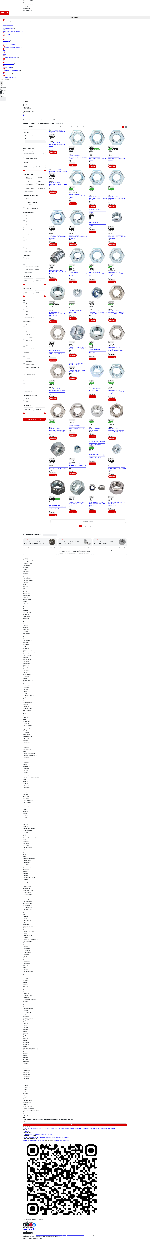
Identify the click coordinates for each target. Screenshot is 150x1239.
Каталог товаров (110, 1128)
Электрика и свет (8, 25)
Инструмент (6, 21)
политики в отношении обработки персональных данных (51, 1235)
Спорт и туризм (7, 74)
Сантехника (26, 113)
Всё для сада (6, 34)
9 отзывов (104, 540)
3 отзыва (33, 540)
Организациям (34, 1134)
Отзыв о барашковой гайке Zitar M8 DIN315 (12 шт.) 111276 (69, 542)
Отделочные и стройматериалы (12, 47)
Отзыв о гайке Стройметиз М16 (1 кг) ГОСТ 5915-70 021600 (104, 542)
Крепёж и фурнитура (9, 44)
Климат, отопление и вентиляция (12, 60)
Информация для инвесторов (40, 1128)
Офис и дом (6, 51)
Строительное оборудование (11, 70)
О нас (30, 1128)
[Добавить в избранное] (50, 135)
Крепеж (25, 104)
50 (95, 526)
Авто (24, 114)
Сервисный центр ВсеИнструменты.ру (33, 1140)
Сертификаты (52, 1128)
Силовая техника (7, 37)
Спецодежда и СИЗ (8, 64)
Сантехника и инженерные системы (13, 31)
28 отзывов (69, 540)
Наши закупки (48, 1134)
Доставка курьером (28, 1137)
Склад (4, 54)
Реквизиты (26, 1128)
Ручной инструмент (8, 28)
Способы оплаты (64, 1137)
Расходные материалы (9, 77)
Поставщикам (27, 1134)
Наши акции (26, 1131)
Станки (25, 110)
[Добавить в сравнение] (53, 135)
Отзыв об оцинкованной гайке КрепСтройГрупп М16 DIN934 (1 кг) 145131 (35, 542)
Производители (60, 1128)
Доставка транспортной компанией (44, 1137)
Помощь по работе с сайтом (61, 1140)
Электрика (26, 107)
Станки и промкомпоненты (10, 57)
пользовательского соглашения (75, 1235)
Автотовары (6, 41)
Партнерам (41, 1134)
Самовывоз (57, 1137)
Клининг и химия (7, 67)
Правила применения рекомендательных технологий (91, 1128)
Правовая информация (70, 1128)
